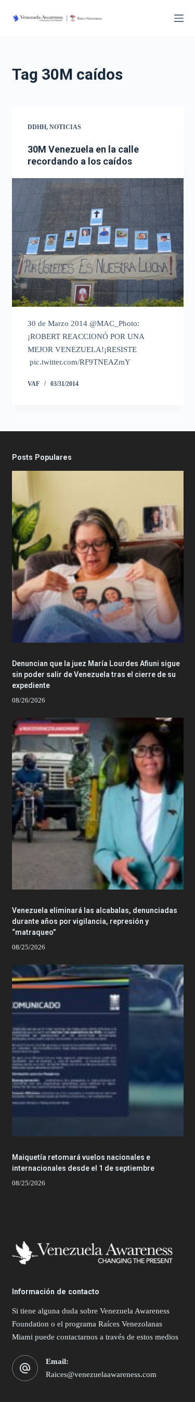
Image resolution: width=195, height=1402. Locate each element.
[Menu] (179, 18)
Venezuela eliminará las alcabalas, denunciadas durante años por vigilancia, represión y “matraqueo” (94, 921)
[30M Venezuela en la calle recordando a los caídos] (98, 242)
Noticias (65, 127)
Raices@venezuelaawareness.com (101, 1374)
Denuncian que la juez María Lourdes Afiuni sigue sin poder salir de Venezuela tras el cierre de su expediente (96, 674)
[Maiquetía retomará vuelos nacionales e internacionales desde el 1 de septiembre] (98, 1050)
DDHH (37, 127)
